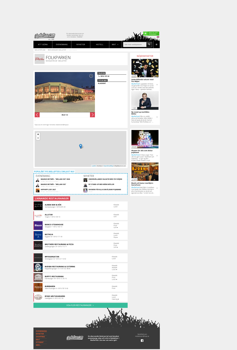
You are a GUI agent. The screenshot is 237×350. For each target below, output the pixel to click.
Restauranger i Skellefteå (57, 50)
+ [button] (38, 134)
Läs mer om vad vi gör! (108, 340)
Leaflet (94, 166)
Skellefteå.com (40, 50)
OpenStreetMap (108, 166)
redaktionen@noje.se (142, 336)
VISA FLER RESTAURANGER (79, 305)
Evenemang (62, 44)
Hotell (99, 44)
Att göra (43, 44)
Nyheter (80, 44)
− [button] (38, 138)
